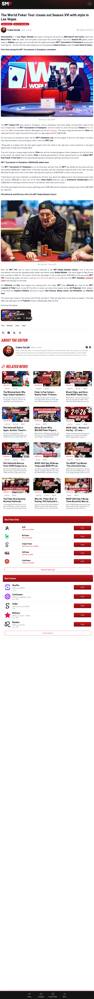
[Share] (19, 333)
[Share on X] (14, 333)
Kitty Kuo (56, 278)
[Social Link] (87, 347)
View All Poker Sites (48, 570)
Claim (82, 528)
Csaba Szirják (13, 30)
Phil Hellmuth (42, 278)
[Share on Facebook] (8, 333)
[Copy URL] (3, 333)
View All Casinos (48, 633)
